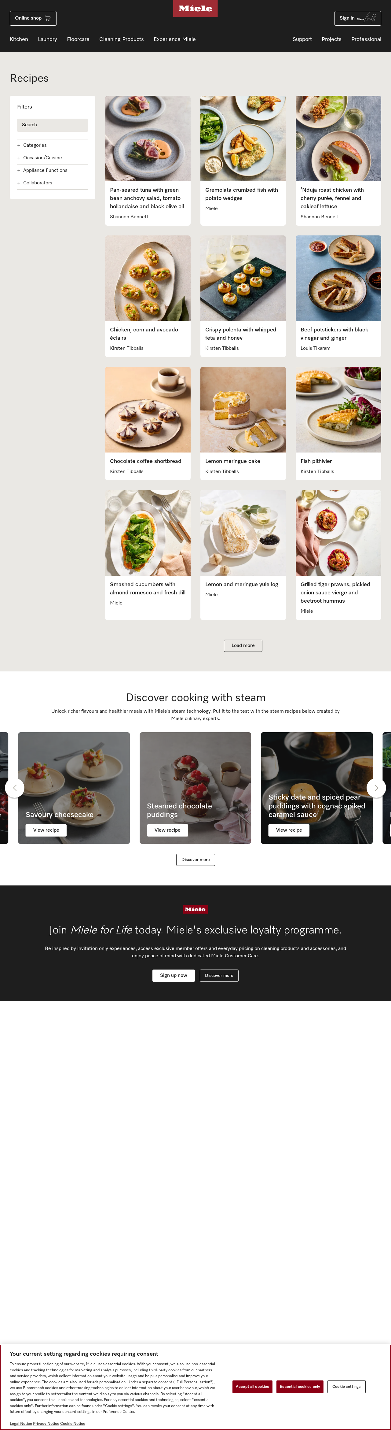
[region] (195, 1387)
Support (302, 39)
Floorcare (78, 39)
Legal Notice (21, 1424)
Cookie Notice (72, 1424)
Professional (366, 39)
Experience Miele (175, 39)
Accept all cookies (252, 1387)
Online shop (28, 18)
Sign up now (173, 975)
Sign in (347, 18)
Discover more (195, 860)
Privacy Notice (46, 1424)
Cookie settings (346, 1387)
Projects (332, 39)
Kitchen (19, 39)
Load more (243, 645)
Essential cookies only (300, 1387)
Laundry (47, 39)
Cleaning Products (121, 39)
